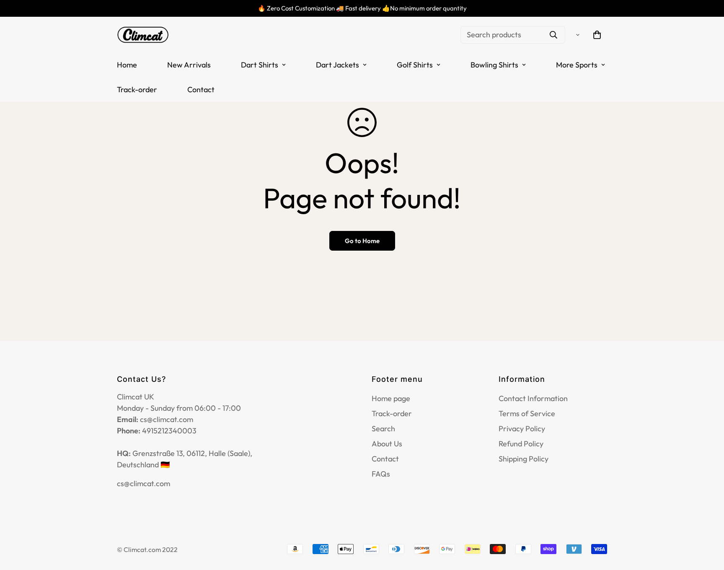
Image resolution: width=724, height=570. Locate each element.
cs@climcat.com (143, 483)
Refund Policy (521, 443)
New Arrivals (189, 65)
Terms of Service (527, 413)
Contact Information (533, 398)
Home (127, 65)
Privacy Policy (522, 428)
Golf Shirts (415, 65)
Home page (391, 398)
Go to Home (362, 241)
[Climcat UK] (143, 35)
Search (383, 428)
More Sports (576, 65)
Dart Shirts (259, 65)
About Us (387, 443)
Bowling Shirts (494, 65)
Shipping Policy (523, 459)
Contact (201, 89)
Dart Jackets (337, 65)
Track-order (137, 89)
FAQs (381, 474)
